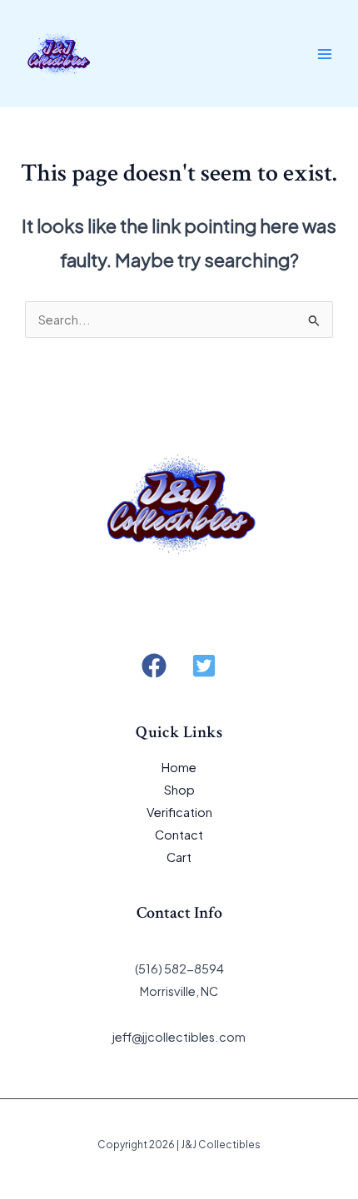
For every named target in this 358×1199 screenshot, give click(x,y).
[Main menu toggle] (324, 53)
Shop (179, 789)
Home (179, 767)
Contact (179, 834)
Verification (179, 812)
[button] (154, 665)
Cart (179, 857)
